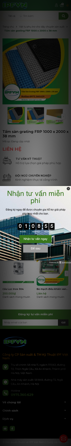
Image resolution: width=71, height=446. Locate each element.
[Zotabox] (69, 257)
